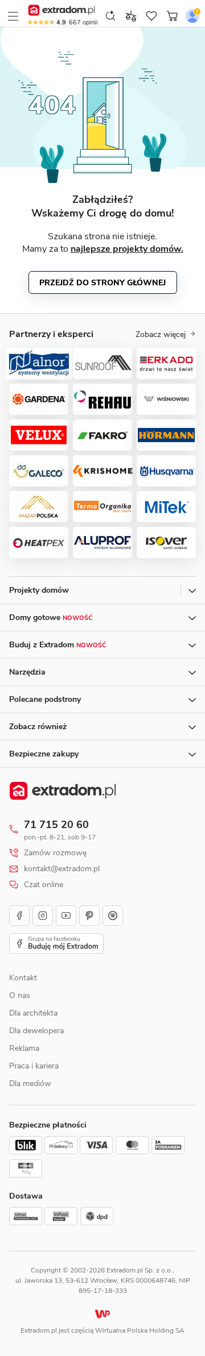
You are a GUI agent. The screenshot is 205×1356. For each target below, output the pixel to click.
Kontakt (23, 977)
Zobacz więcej (161, 335)
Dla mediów (30, 1083)
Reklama (24, 1048)
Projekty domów (39, 590)
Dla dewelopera (36, 1030)
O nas (19, 995)
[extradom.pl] (63, 10)
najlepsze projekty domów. (127, 249)
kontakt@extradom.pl (62, 869)
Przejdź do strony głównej (102, 282)
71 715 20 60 (56, 824)
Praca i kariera (34, 1065)
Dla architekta (33, 1013)
